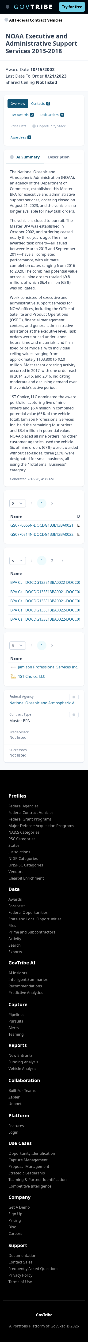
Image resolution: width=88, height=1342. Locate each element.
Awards (15, 899)
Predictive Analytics (25, 992)
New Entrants (20, 1055)
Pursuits (15, 1021)
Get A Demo (19, 1207)
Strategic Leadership (26, 1173)
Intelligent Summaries (28, 979)
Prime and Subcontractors (31, 932)
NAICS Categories (23, 832)
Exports (15, 951)
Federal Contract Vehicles (31, 812)
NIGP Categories (23, 858)
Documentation (22, 1255)
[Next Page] (62, 560)
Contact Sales (20, 1262)
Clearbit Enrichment (26, 878)
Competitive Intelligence (29, 1186)
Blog (12, 1227)
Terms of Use (20, 1281)
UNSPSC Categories (25, 865)
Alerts (13, 1027)
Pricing (14, 1220)
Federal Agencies (23, 806)
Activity (14, 938)
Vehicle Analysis (22, 1068)
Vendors (15, 871)
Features (16, 1125)
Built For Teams (22, 1090)
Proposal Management (28, 1166)
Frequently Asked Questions (33, 1268)
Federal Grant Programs (30, 819)
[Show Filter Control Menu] (74, 697)
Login (13, 1132)
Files (12, 925)
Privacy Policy (20, 1275)
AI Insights (17, 972)
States (13, 845)
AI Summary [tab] (28, 157)
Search (14, 945)
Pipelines (16, 1014)
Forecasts (17, 905)
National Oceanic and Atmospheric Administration (44, 702)
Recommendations (25, 986)
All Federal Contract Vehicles (35, 20)
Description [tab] (59, 157)
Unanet (15, 1103)
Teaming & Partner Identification (37, 1179)
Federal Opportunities (28, 912)
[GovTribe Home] (33, 7)
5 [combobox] (13, 503)
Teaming (16, 1034)
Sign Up (15, 1213)
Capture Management (28, 1159)
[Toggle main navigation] (7, 7)
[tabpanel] (44, 325)
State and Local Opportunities (34, 919)
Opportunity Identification (31, 1153)
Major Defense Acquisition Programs (41, 825)
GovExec (57, 1326)
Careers (15, 1233)
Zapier (14, 1097)
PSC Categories (21, 838)
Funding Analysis (23, 1062)
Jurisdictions (19, 852)
